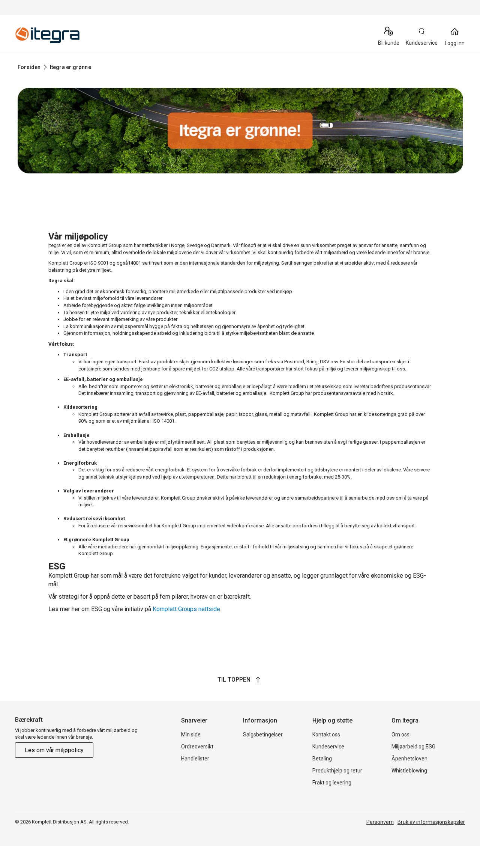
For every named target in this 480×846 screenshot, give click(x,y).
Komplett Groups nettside (186, 609)
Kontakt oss (326, 735)
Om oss (401, 735)
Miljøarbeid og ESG (413, 747)
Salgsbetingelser (263, 735)
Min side (191, 735)
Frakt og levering (331, 783)
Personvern (380, 822)
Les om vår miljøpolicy (54, 750)
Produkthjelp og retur (337, 771)
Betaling (322, 759)
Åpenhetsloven (410, 759)
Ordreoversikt (197, 747)
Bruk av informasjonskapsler (431, 822)
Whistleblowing (409, 771)
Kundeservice (328, 747)
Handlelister (195, 759)
